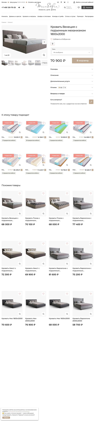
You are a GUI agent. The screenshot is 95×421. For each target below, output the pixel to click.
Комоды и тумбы (58, 16)
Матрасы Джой (51, 170)
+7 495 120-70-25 (9, 7)
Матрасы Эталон (3, 170)
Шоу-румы (17, 2)
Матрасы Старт (3, 137)
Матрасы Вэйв (51, 137)
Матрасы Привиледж (74, 137)
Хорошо (6, 417)
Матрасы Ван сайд (75, 170)
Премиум (80, 16)
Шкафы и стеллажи (44, 16)
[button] (44, 42)
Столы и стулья (70, 16)
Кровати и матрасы (29, 16)
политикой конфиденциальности (18, 411)
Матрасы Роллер (27, 170)
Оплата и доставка (34, 2)
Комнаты (5, 16)
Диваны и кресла (15, 16)
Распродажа (89, 16)
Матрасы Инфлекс (27, 137)
